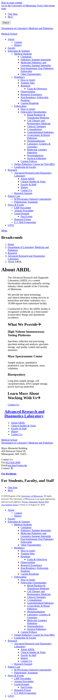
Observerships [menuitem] (28, 91)
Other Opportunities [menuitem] (31, 74)
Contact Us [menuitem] (26, 190)
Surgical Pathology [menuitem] (36, 158)
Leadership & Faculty (25, 637)
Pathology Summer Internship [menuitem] (36, 59)
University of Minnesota (32, 496)
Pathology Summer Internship (36, 530)
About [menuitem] (11, 39)
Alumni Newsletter (24, 681)
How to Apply (28, 550)
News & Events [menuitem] (16, 204)
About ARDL (18, 422)
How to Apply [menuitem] (28, 80)
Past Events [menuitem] (26, 216)
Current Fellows (29, 632)
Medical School (9, 33)
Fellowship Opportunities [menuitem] (33, 112)
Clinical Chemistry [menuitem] (36, 126)
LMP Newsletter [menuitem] (22, 207)
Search (6, 22)
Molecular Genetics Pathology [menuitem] (37, 151)
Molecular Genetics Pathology (37, 622)
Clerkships (26, 527)
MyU (10, 16)
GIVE (11, 696)
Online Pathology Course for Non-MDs (34, 635)
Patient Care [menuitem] (14, 196)
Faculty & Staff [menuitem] (28, 184)
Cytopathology (34, 600)
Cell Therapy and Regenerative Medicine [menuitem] (39, 122)
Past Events (26, 687)
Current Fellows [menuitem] (29, 161)
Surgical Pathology (36, 629)
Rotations (25, 556)
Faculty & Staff (19, 428)
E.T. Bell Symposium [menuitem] (25, 222)
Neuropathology (35, 626)
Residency (19, 547)
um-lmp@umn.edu (17, 465)
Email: (4, 465)
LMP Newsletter (22, 678)
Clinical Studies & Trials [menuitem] (33, 181)
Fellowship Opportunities (33, 582)
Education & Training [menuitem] (19, 51)
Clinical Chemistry (36, 597)
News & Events (16, 675)
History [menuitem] (18, 45)
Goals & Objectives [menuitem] (37, 88)
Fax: (3, 462)
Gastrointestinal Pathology (40, 603)
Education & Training (19, 521)
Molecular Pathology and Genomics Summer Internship (36, 535)
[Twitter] (11, 468)
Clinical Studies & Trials (23, 425)
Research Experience (31, 565)
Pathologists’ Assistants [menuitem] (26, 202)
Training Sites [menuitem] (28, 82)
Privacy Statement (30, 502)
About (11, 510)
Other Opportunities (31, 545)
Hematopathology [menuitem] (36, 141)
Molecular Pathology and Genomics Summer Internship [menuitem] (36, 64)
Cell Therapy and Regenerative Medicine (39, 593)
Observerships (28, 562)
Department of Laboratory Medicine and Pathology (27, 28)
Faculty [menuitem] (11, 48)
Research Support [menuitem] (23, 193)
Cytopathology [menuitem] (34, 129)
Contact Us (13, 404)
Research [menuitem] (12, 170)
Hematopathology (36, 611)
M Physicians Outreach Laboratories (32, 669)
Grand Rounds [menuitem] (21, 213)
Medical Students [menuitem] (23, 53)
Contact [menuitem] (18, 42)
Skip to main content (11, 2)
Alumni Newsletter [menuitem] (24, 210)
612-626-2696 (13, 462)
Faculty (11, 518)
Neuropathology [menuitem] (35, 155)
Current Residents (30, 574)
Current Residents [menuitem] (30, 103)
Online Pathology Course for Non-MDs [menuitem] (34, 164)
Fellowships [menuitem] (20, 106)
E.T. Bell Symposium (25, 693)
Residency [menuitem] (19, 77)
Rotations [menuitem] (25, 85)
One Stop (12, 14)
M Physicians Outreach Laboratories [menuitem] (32, 199)
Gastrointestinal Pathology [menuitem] (40, 132)
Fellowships (20, 576)
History (15, 431)
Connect (5, 468)
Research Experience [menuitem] (31, 94)
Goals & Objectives (37, 559)
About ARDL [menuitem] (28, 178)
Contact (18, 513)
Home (11, 244)
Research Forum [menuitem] (22, 219)
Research (12, 253)
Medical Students (23, 524)
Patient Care (14, 666)
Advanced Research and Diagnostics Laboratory (24, 413)
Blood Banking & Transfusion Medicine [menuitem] (38, 116)
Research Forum (22, 690)
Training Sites (28, 553)
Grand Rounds (21, 684)
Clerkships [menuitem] (26, 56)
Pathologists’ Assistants (26, 672)
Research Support (23, 664)
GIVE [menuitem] (11, 225)
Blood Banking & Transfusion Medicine (38, 587)
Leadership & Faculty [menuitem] (25, 167)
